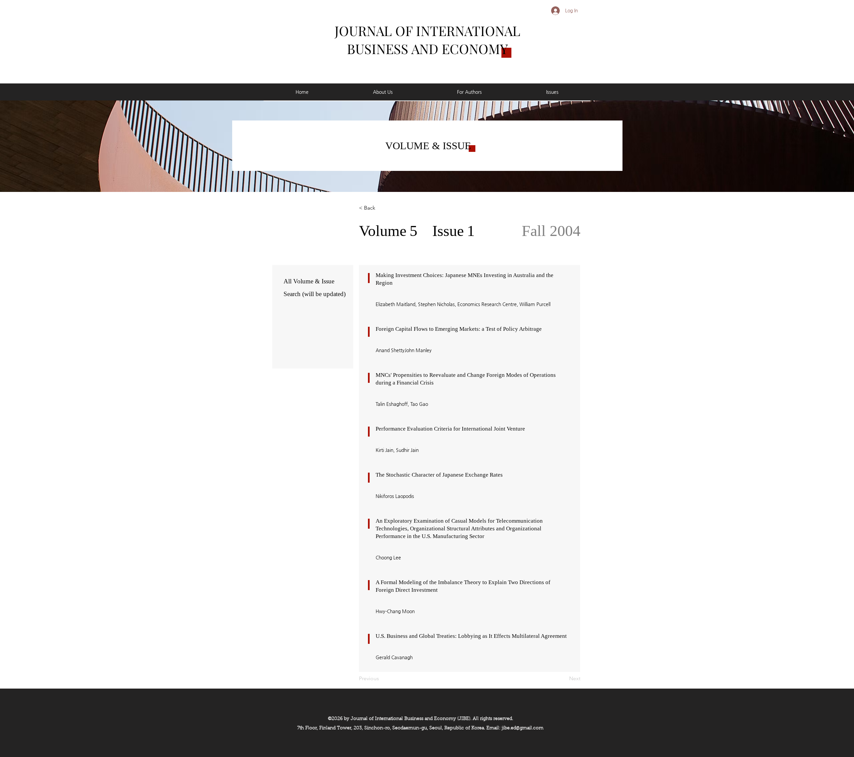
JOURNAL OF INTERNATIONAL (427, 30)
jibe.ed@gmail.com (522, 728)
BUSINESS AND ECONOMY (427, 48)
